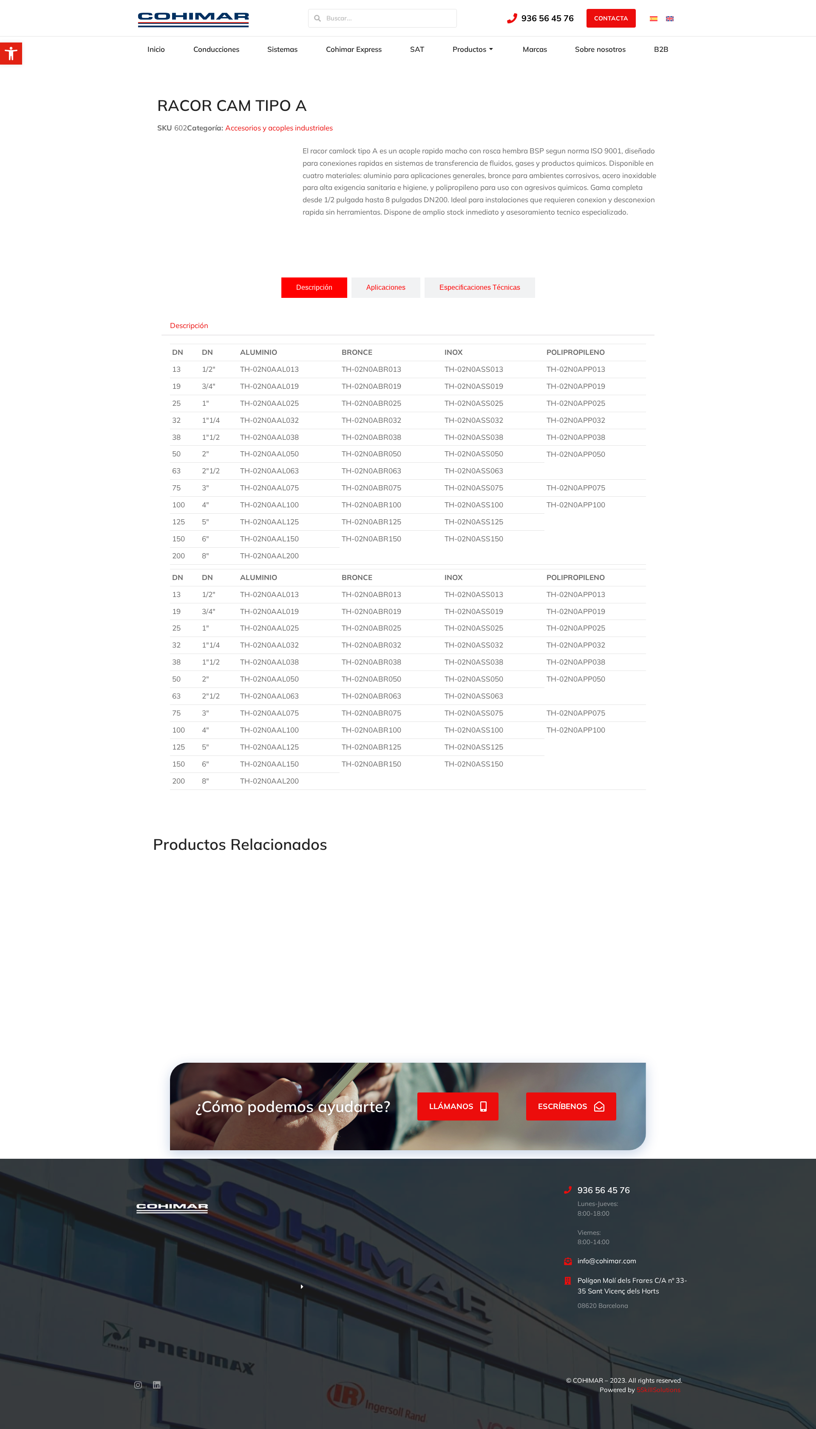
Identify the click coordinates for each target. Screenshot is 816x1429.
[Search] (317, 18)
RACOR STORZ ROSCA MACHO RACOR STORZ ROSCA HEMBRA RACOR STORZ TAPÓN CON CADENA (615, 970)
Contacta (611, 18)
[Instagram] (138, 1385)
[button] (11, 53)
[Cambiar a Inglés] (670, 18)
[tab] (314, 287)
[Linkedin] (157, 1385)
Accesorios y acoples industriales (279, 127)
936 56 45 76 (547, 18)
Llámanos (451, 1106)
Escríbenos (562, 1106)
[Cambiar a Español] (654, 18)
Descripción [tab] (189, 324)
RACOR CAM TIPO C (501, 945)
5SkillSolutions (658, 1390)
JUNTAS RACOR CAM (295, 945)
